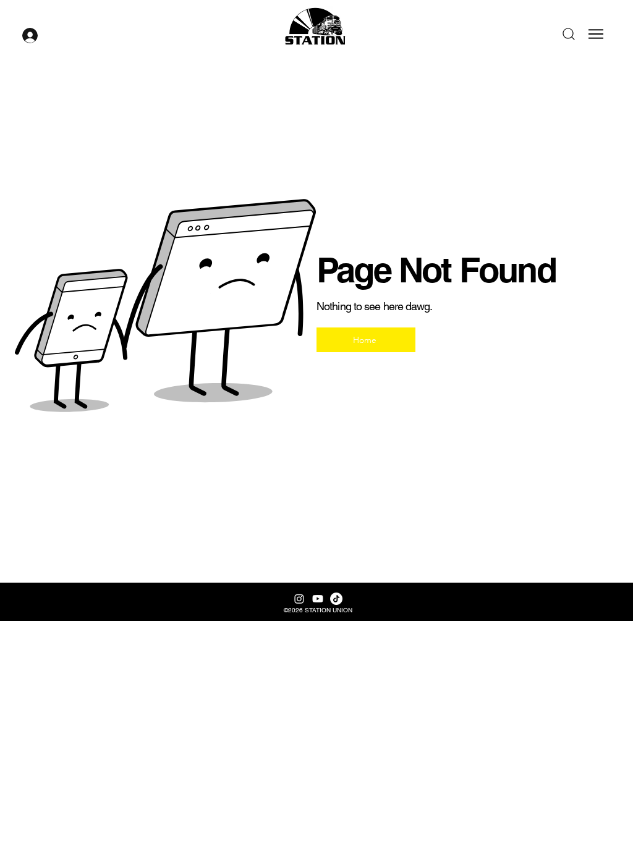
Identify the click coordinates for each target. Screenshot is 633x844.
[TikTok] (336, 599)
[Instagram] (299, 599)
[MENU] (597, 33)
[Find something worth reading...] (569, 33)
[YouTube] (318, 599)
